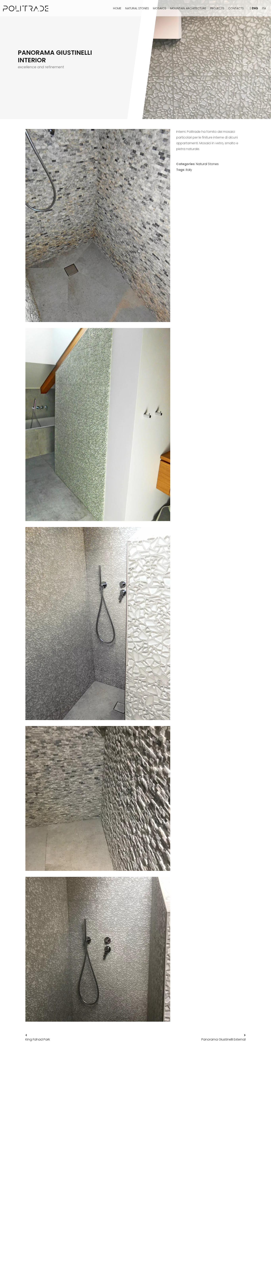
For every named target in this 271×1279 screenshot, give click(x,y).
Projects (217, 8)
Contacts (236, 8)
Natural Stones (207, 164)
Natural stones (137, 8)
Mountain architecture (188, 8)
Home (117, 8)
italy (189, 169)
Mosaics (159, 8)
